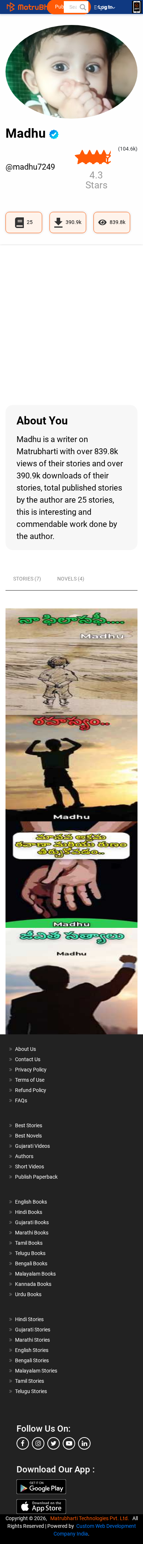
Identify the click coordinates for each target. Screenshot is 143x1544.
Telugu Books (30, 1253)
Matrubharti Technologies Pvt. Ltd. (90, 1518)
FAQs (21, 1100)
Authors (24, 1156)
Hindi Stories (29, 1319)
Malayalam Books (35, 1274)
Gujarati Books (32, 1222)
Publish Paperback (36, 1177)
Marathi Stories (32, 1340)
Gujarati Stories (32, 1330)
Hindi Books (28, 1212)
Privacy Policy (31, 1070)
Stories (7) (27, 579)
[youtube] (69, 1443)
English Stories (31, 1350)
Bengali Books (31, 1263)
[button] (82, 7)
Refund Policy (30, 1090)
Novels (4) (70, 579)
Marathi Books (31, 1233)
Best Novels (28, 1136)
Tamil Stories (29, 1381)
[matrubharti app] (137, 7)
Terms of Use (29, 1080)
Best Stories (28, 1125)
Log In (106, 7)
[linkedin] (84, 1443)
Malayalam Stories (36, 1371)
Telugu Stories (31, 1391)
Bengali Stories (32, 1360)
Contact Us (27, 1059)
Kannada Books (33, 1284)
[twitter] (53, 1443)
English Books (31, 1202)
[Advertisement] (71, 324)
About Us (25, 1049)
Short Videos (29, 1166)
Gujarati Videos (32, 1146)
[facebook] (22, 1443)
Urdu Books (28, 1294)
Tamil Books (29, 1243)
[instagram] (38, 1443)
